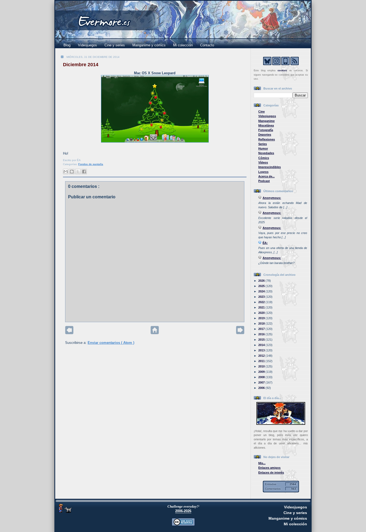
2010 (262, 366)
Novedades (266, 153)
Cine (261, 111)
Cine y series (114, 45)
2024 (262, 291)
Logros (263, 171)
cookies (282, 70)
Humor (263, 148)
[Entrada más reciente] (69, 333)
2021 (262, 307)
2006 (262, 387)
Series (262, 144)
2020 (262, 312)
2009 (262, 371)
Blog (67, 45)
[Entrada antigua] (240, 333)
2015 (262, 339)
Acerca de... (266, 176)
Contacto (207, 45)
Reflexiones (266, 139)
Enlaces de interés (271, 472)
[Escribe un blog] (71, 171)
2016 (262, 334)
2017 (262, 328)
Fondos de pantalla (90, 164)
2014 (262, 345)
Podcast (264, 181)
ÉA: (265, 242)
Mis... (262, 463)
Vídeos (263, 162)
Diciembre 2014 (80, 64)
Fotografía (265, 130)
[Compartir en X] (78, 171)
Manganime (266, 120)
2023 (262, 296)
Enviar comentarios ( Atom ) (111, 343)
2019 (262, 318)
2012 (262, 355)
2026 (262, 280)
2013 (262, 350)
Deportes (264, 134)
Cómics (263, 157)
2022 (262, 302)
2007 (262, 382)
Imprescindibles (269, 167)
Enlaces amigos (269, 467)
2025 (262, 286)
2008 (262, 377)
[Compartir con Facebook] (84, 171)
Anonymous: (272, 197)
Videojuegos (87, 45)
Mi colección (183, 45)
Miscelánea (266, 125)
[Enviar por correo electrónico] (65, 171)
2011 (262, 361)
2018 (262, 323)
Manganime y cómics (149, 45)
